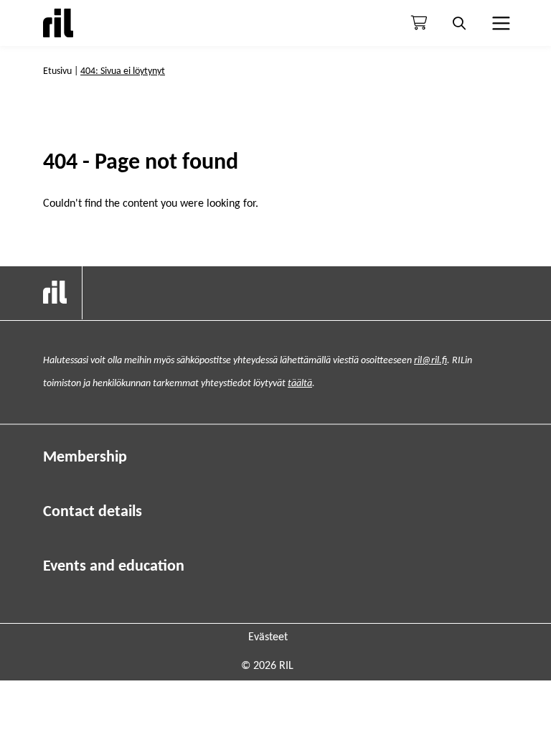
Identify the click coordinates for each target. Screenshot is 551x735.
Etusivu (57, 71)
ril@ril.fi (430, 360)
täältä (300, 383)
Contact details (92, 512)
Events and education (113, 566)
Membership (85, 457)
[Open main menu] (499, 23)
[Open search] (459, 23)
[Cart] (419, 23)
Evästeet (268, 637)
